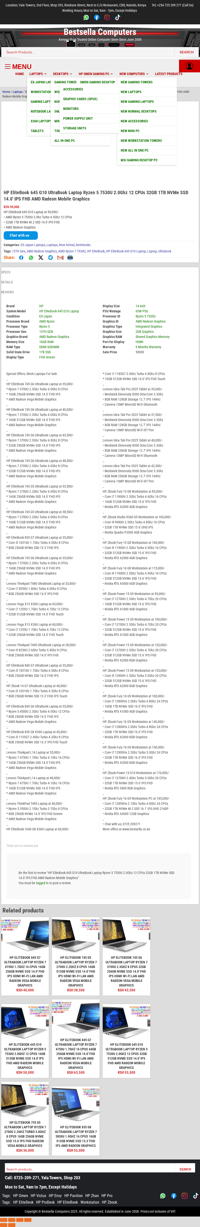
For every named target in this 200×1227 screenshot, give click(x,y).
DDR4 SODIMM (49, 347)
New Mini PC (130, 131)
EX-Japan (45, 316)
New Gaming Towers (137, 82)
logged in (42, 883)
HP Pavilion (73, 1195)
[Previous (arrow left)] (3, 1225)
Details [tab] (7, 282)
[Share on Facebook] (21, 257)
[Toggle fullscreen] (11, 1220)
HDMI (139, 342)
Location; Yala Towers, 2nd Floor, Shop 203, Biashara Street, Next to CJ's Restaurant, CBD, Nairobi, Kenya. (76, 5)
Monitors (71, 109)
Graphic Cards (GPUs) (80, 99)
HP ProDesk (45, 1202)
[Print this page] (70, 257)
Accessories (73, 89)
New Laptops (131, 92)
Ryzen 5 (44, 326)
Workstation (89, 1202)
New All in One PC (135, 150)
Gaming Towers (66, 82)
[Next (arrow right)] (11, 1225)
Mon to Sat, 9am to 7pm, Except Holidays (41, 1186)
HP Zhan (92, 1195)
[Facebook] (97, 18)
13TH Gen (18, 251)
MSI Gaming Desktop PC (139, 160)
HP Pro (106, 1195)
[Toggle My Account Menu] (189, 66)
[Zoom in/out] (3, 1220)
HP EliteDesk (23, 1202)
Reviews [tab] (7, 292)
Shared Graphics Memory (153, 337)
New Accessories (134, 121)
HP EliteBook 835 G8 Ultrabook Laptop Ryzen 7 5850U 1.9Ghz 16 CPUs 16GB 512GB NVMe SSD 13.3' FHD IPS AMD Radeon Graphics (76, 1136)
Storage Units (74, 128)
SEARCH (187, 52)
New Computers (132, 74)
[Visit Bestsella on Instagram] (185, 1195)
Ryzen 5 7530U (146, 316)
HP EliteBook (96, 251)
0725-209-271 (26, 1177)
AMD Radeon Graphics (42, 251)
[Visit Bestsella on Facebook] (174, 1195)
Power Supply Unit (78, 118)
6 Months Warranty (148, 347)
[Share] (19, 1220)
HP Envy (55, 1195)
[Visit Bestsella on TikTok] (196, 1195)
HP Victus (38, 1195)
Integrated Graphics (149, 326)
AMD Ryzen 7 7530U (72, 251)
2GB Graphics (145, 332)
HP (41, 306)
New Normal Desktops (139, 111)
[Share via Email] (60, 257)
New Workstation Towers (141, 141)
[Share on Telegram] (50, 257)
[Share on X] (40, 257)
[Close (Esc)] (27, 1220)
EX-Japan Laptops (32, 245)
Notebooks (83, 245)
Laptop (152, 251)
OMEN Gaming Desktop (97, 82)
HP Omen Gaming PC (94, 74)
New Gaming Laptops (137, 102)
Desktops (61, 74)
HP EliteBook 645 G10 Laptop (126, 251)
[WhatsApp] (86, 18)
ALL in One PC (64, 141)
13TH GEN (46, 332)
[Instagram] (107, 18)
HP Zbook (109, 1202)
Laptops (36, 74)
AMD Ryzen (47, 321)
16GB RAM (46, 342)
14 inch (140, 306)
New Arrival (66, 245)
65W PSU (142, 311)
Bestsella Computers (100, 32)
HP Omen (20, 1195)
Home (19, 74)
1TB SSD (45, 352)
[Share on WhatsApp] (31, 257)
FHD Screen (47, 357)
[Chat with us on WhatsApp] (163, 1195)
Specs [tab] (5, 272)
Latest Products (168, 74)
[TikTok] (118, 18)
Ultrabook (164, 251)
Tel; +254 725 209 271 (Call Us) (172, 5)
